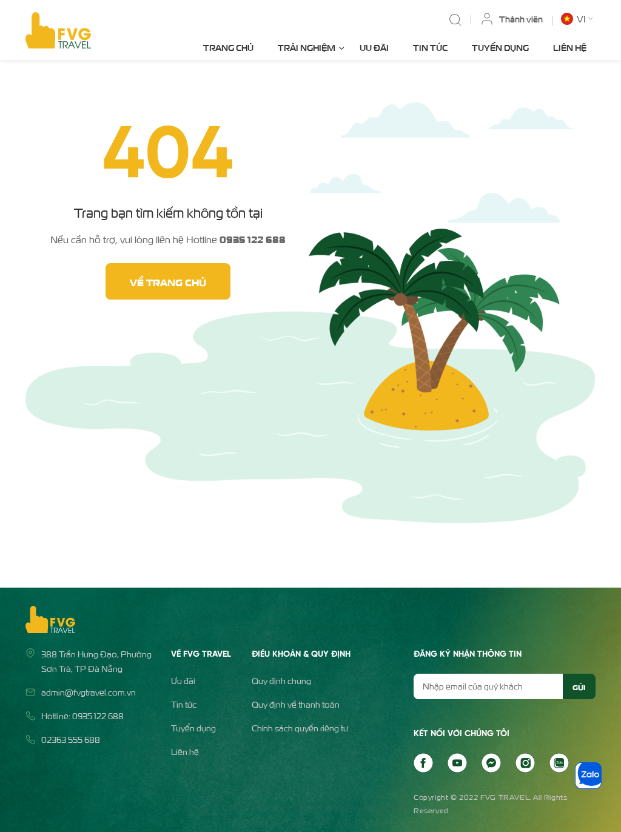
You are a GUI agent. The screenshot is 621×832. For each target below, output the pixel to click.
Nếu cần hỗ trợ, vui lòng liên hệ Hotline (168, 239)
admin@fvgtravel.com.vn (88, 692)
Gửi (578, 686)
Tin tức (430, 47)
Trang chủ (228, 47)
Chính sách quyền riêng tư (300, 728)
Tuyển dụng (500, 47)
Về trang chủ (168, 281)
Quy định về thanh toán (296, 704)
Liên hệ (569, 47)
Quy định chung (281, 681)
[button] (578, 19)
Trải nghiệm (306, 47)
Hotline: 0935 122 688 (82, 716)
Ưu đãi (374, 47)
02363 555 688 (70, 739)
